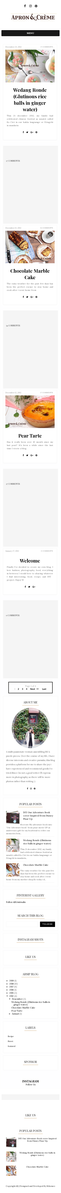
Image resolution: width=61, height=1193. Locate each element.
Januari (16, 1013)
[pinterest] (36, 6)
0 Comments (47, 551)
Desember (17, 999)
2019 (11, 980)
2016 (11, 989)
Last (44, 689)
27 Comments (46, 392)
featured (11, 1046)
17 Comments (47, 47)
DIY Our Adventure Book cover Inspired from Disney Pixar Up (37, 1139)
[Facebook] (23, 132)
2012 (11, 996)
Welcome (30, 560)
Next (33, 689)
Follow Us (30, 1084)
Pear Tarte (30, 435)
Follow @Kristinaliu (16, 902)
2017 (11, 986)
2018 (11, 983)
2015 (11, 993)
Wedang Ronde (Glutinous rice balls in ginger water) (30, 99)
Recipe (11, 1036)
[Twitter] (27, 132)
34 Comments (46, 228)
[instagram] (30, 6)
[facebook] (25, 6)
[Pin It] (36, 132)
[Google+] (31, 132)
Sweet (10, 1041)
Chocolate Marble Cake (30, 273)
